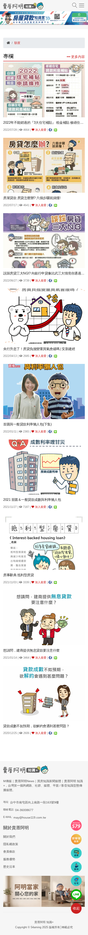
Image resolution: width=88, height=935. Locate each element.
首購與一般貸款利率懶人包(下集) (27, 424)
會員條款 (9, 851)
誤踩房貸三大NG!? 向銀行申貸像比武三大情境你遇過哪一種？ (44, 273)
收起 (76, 908)
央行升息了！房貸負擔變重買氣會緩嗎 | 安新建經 (39, 349)
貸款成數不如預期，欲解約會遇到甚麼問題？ (36, 726)
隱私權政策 (10, 844)
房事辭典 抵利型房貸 (18, 575)
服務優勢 (9, 859)
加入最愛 (40, 129)
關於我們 (9, 836)
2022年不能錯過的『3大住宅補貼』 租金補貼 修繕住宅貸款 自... (44, 122)
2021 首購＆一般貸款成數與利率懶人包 (32, 499)
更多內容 (77, 57)
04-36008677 (24, 810)
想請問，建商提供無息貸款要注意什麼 (31, 650)
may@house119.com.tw (29, 817)
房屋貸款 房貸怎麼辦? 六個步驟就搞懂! (31, 198)
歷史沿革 (9, 866)
